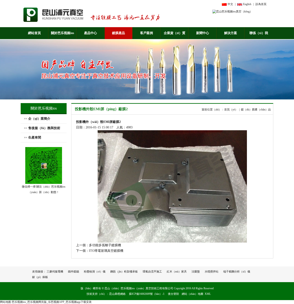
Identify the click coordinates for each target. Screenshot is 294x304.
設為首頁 (260, 4)
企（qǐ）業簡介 (39, 118)
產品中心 (90, 33)
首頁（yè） (231, 109)
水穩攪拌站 (211, 271)
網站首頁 (34, 33)
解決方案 (230, 33)
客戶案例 (146, 33)
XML (208, 293)
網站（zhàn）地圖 (192, 293)
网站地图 (5, 302)
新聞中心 (202, 33)
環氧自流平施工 (152, 271)
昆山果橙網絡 (117, 293)
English (247, 4)
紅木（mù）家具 (177, 271)
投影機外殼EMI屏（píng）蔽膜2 (101, 109)
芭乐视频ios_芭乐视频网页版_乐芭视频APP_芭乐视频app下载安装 (52, 302)
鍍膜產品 (118, 33)
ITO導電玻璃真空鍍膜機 (106, 250)
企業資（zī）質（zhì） (174, 35)
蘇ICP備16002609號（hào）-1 (146, 293)
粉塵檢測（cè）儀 (94, 271)
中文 (230, 4)
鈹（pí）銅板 (40, 277)
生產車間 (34, 137)
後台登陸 (173, 293)
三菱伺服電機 (55, 271)
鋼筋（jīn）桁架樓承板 (124, 271)
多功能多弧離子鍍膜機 (105, 245)
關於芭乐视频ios (62, 33)
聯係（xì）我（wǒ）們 (258, 35)
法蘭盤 (196, 271)
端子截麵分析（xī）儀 (236, 271)
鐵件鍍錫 (73, 271)
